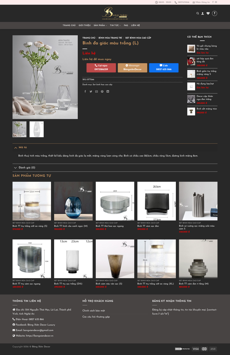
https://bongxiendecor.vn (39, 336)
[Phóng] (17, 115)
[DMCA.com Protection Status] (182, 349)
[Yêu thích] (208, 13)
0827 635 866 (36, 319)
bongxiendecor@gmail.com (38, 330)
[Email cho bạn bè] (96, 91)
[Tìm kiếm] (198, 13)
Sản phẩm (99, 25)
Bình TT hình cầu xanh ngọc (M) (71, 226)
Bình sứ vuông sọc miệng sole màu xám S (197, 227)
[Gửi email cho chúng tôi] (216, 2)
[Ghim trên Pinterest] (102, 91)
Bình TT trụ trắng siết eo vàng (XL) (155, 284)
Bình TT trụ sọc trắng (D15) (68, 284)
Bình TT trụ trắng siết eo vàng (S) (30, 226)
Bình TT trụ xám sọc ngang (26, 284)
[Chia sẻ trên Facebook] (85, 91)
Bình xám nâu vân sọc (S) (109, 284)
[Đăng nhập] (202, 13)
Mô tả (23, 147)
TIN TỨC (114, 25)
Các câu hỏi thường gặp (96, 317)
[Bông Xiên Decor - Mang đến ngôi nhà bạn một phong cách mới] (115, 13)
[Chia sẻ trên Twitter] (90, 91)
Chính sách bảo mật (93, 311)
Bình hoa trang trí (110, 38)
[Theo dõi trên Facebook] (213, 2)
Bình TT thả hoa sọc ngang (110, 226)
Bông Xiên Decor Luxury (41, 325)
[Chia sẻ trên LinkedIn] (107, 91)
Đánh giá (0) (27, 167)
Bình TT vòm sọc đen (148, 226)
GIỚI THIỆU (85, 25)
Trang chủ (69, 25)
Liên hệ (135, 25)
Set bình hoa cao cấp (138, 38)
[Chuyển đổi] (16, 147)
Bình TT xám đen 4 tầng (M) (194, 284)
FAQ (126, 25)
